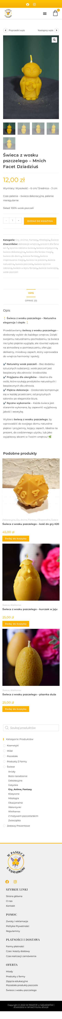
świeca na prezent (36, 260)
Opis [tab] (31, 293)
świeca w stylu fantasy (25, 268)
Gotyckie (13, 785)
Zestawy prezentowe (18, 825)
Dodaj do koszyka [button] (16, 538)
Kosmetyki (13, 745)
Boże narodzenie (17, 776)
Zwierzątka (14, 820)
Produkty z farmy (17, 761)
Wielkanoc (15, 605)
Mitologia (44, 239)
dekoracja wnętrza (28, 244)
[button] (45, 13)
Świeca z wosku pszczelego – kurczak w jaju (30, 609)
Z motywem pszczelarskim (23, 816)
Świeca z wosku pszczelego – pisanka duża (29, 694)
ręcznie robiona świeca (22, 248)
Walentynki (14, 807)
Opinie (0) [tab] (31, 300)
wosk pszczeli (10, 272)
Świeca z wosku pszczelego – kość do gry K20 (30, 524)
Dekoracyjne (8, 520)
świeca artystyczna (46, 248)
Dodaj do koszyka (40, 221)
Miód (10, 750)
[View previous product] (5, 30)
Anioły (11, 771)
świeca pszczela (24, 264)
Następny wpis (45, 30)
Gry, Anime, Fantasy (27, 239)
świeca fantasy (31, 256)
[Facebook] (28, 4)
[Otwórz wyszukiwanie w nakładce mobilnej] (31, 727)
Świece (55, 239)
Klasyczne (13, 793)
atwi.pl (45, 1007)
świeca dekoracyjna (14, 251)
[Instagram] (34, 4)
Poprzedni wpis (17, 30)
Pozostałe (12, 756)
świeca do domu (12, 256)
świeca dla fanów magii (39, 251)
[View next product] (56, 30)
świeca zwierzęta (48, 268)
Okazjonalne (43, 520)
